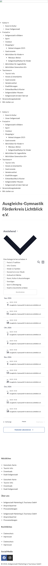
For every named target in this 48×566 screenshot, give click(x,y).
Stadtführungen (11, 86)
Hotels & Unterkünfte (13, 77)
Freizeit (5, 32)
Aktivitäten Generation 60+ (16, 67)
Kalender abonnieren (23, 430)
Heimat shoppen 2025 (16, 48)
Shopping (8, 45)
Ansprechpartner (10, 506)
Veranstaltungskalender (11, 99)
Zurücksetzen (20, 292)
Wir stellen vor (8, 102)
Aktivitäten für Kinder (13, 54)
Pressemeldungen (10, 509)
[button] (24, 107)
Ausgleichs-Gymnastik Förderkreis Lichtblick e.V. (25, 305)
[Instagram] (10, 558)
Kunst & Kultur (11, 26)
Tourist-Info (10, 73)
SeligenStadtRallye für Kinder (19, 61)
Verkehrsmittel (11, 83)
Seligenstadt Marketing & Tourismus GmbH (20, 502)
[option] (20, 262)
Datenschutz (8, 533)
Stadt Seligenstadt (10, 474)
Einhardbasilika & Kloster (15, 89)
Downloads (7, 471)
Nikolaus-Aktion (14, 58)
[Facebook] (4, 558)
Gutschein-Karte (9, 465)
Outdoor (8, 42)
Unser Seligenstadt (12, 29)
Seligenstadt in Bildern (14, 35)
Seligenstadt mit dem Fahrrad (16, 96)
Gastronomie (10, 51)
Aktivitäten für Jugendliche (15, 64)
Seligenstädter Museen (14, 92)
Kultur (4, 23)
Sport (7, 38)
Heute (24, 421)
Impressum (7, 537)
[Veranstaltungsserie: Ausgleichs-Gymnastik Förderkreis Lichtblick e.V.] (18, 302)
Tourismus (6, 70)
